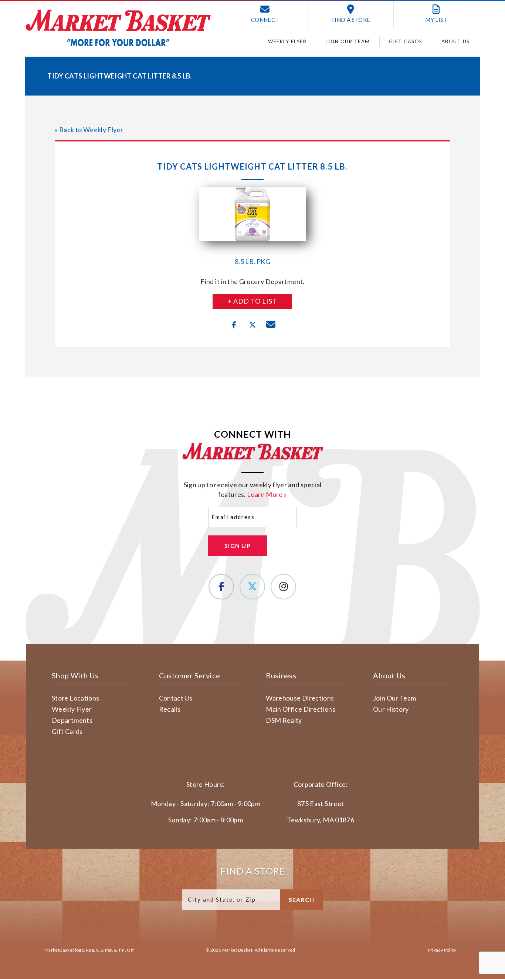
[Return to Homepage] (118, 28)
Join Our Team (347, 41)
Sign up (237, 545)
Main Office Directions (300, 709)
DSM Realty (284, 720)
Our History (391, 709)
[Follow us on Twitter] (252, 586)
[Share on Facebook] (234, 325)
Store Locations (75, 698)
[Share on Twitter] (252, 325)
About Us (455, 41)
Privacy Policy (442, 950)
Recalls (170, 709)
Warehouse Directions (300, 698)
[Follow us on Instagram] (283, 586)
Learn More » (267, 494)
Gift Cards (406, 41)
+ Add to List (252, 301)
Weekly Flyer (287, 41)
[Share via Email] (271, 325)
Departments (72, 720)
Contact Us (176, 698)
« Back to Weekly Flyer (89, 130)
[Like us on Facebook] (221, 586)
